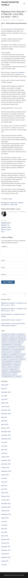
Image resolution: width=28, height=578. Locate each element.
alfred (13, 334)
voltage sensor (14, 369)
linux (4, 351)
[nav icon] (24, 3)
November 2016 (6, 392)
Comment (4, 246)
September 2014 (6, 439)
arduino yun (21, 337)
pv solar (5, 359)
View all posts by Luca (14, 211)
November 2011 (5, 550)
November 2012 (6, 507)
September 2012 (6, 514)
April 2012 (4, 532)
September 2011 (6, 557)
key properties (12, 346)
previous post (9, 29)
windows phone (15, 371)
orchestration (5, 204)
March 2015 (4, 424)
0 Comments (20, 20)
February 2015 (5, 428)
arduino (12, 337)
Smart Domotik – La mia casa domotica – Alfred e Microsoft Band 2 (13, 324)
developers (13, 339)
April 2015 (4, 421)
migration (20, 202)
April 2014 (4, 453)
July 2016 (4, 395)
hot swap (18, 344)
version (4, 369)
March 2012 (4, 536)
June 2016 (4, 399)
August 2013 (5, 475)
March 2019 (4, 385)
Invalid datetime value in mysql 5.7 (11, 320)
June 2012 (4, 525)
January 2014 (5, 457)
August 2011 (4, 561)
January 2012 (5, 543)
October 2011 (5, 554)
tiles (4, 366)
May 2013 (4, 485)
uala (16, 204)
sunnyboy (17, 364)
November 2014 (6, 435)
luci (10, 351)
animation (21, 334)
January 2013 (5, 500)
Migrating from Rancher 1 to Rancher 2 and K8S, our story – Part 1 (14, 309)
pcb (23, 354)
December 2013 (6, 460)
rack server (13, 359)
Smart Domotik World (10, 3)
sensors (18, 361)
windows (5, 371)
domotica (22, 339)
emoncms (12, 342)
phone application (7, 356)
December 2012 (6, 503)
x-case (13, 374)
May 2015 (4, 417)
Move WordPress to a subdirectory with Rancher (13, 315)
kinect (21, 346)
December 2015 (6, 410)
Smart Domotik (6, 364)
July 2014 (4, 442)
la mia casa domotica (18, 349)
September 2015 (6, 413)
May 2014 (4, 449)
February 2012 (5, 539)
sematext (21, 72)
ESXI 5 (20, 342)
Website (23, 211)
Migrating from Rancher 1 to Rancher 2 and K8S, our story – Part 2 (14, 304)
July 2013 (4, 478)
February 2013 (5, 496)
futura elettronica (7, 344)
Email (3, 267)
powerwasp (19, 356)
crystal (4, 339)
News (13, 20)
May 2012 (4, 528)
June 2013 (4, 482)
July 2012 (4, 521)
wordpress (5, 374)
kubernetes (14, 202)
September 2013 (6, 471)
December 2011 (5, 546)
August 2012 (5, 518)
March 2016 (4, 403)
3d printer (5, 334)
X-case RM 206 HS (7, 376)
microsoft (17, 351)
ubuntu (16, 366)
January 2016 (5, 406)
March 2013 (4, 492)
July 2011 (4, 564)
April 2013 (4, 489)
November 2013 (6, 464)
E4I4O (4, 342)
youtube (18, 376)
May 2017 (4, 388)
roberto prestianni (7, 361)
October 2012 (5, 510)
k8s (9, 202)
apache (5, 337)
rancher (12, 204)
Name (3, 260)
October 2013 (5, 467)
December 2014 (6, 431)
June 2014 (4, 446)
